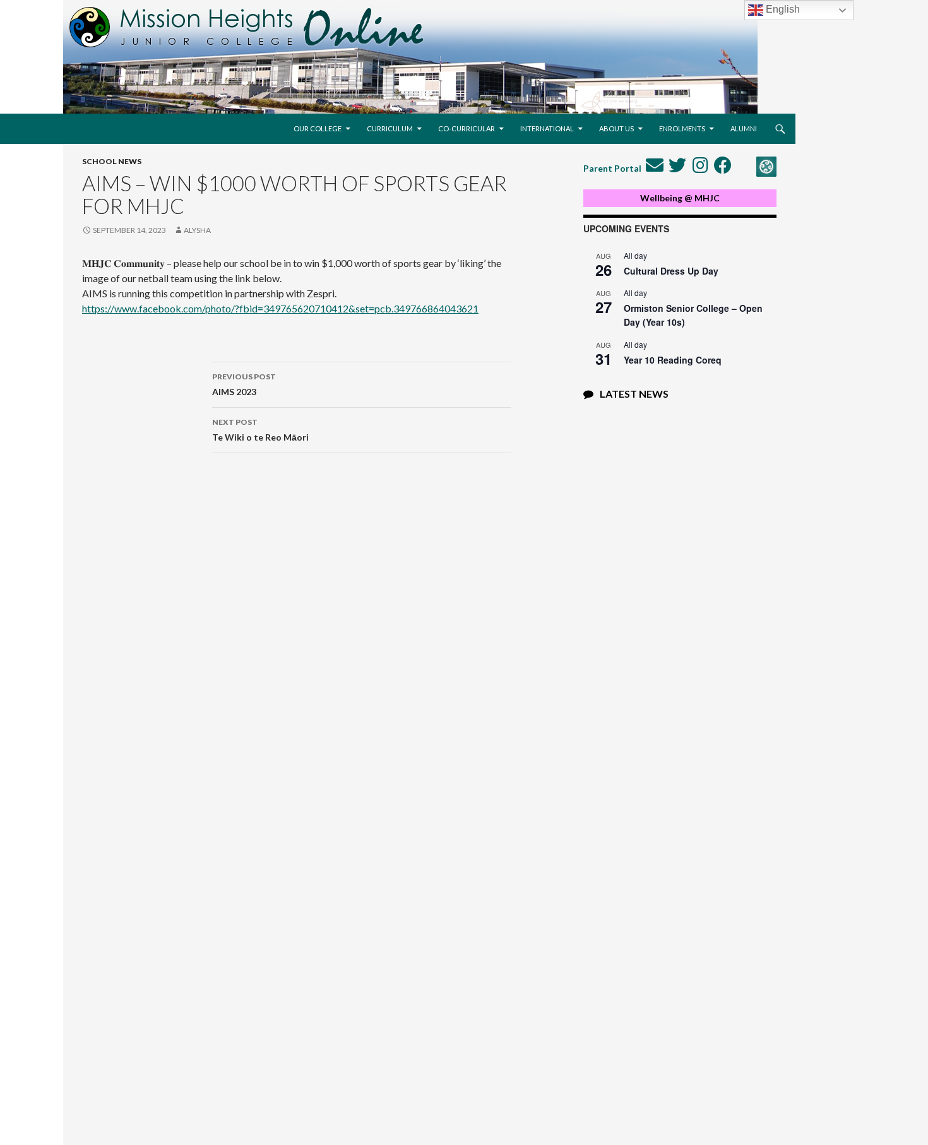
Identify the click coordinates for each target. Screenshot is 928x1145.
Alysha (197, 230)
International (547, 128)
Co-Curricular (466, 128)
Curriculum (390, 128)
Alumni (743, 128)
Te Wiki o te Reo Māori (260, 429)
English (781, 9)
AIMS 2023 (244, 384)
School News (111, 161)
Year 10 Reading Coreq (673, 359)
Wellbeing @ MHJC (680, 198)
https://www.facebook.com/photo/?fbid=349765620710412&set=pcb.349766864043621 (280, 308)
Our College (318, 128)
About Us (616, 128)
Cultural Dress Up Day (671, 270)
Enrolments (682, 128)
